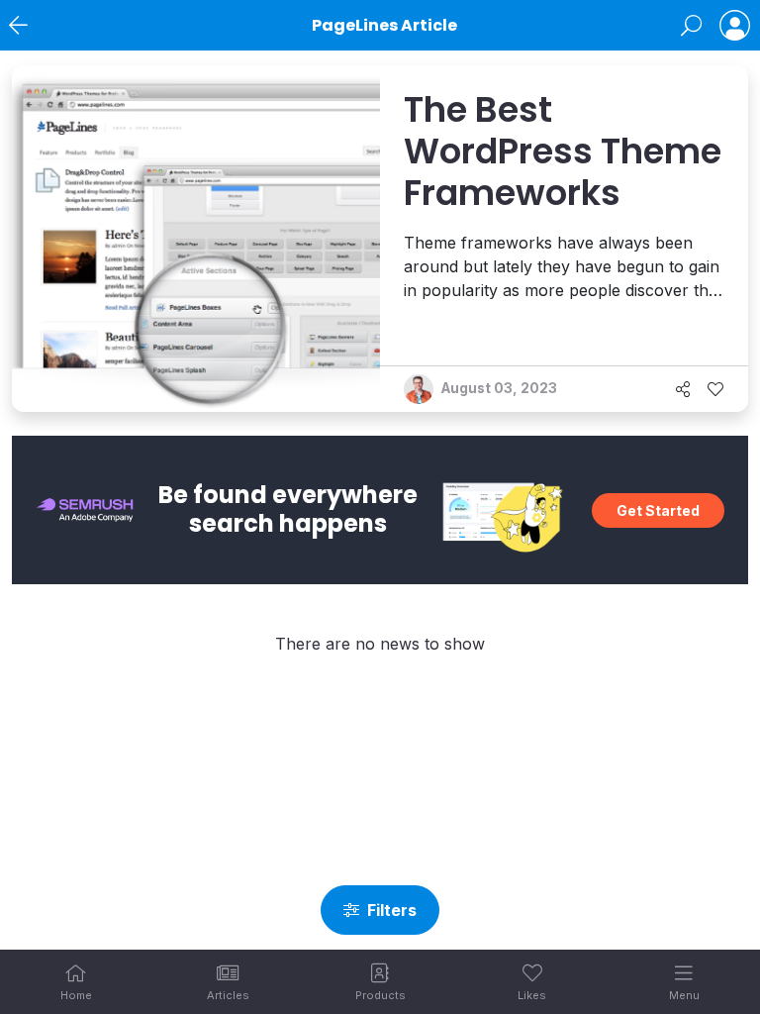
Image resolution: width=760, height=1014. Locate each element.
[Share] (683, 389)
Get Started (658, 510)
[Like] (715, 389)
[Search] (691, 26)
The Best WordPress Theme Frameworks (562, 151)
